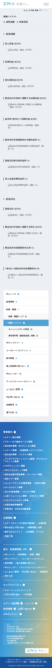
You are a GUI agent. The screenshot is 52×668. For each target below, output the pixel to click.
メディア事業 (11, 450)
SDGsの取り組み (12, 594)
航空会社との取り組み (15, 527)
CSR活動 (28, 594)
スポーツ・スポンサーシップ (17, 590)
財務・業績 (34, 10)
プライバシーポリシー (14, 659)
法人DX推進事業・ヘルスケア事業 (20, 492)
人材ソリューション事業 (16, 496)
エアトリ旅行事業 (13, 437)
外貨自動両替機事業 (14, 505)
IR (29, 10)
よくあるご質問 (12, 572)
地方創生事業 (11, 454)
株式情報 (10, 358)
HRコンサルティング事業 (16, 470)
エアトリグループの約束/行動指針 (20, 523)
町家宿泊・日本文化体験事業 (17, 509)
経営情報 (10, 302)
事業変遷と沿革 (35, 527)
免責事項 (44, 572)
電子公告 (9, 576)
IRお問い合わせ (29, 572)
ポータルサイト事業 (14, 487)
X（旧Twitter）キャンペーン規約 (16, 662)
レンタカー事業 (35, 474)
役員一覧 (9, 536)
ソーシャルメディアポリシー (33, 659)
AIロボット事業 (37, 496)
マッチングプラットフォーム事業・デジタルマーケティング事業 (26, 460)
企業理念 (43, 523)
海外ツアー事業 (12, 479)
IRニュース (10, 554)
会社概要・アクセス (35, 532)
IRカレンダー (11, 567)
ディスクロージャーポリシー (33, 567)
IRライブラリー (13, 343)
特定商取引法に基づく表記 (38, 662)
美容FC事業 (40, 483)
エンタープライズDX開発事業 (18, 483)
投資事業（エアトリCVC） (32, 450)
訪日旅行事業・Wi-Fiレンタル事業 (20, 446)
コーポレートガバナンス (17, 350)
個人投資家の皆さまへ (26, 563)
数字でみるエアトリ (14, 532)
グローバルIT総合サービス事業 (18, 442)
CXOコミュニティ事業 (15, 466)
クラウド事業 (26, 454)
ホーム (26, 10)
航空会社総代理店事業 (15, 474)
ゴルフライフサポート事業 (16, 500)
